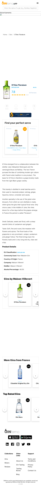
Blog (17, 474)
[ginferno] (14, 432)
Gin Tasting (20, 465)
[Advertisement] (20, 57)
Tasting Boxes (18, 469)
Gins (10, 35)
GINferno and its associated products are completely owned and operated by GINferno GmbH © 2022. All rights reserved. (21, 481)
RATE (25, 109)
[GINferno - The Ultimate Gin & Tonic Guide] (9, 3)
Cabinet (16, 109)
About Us (19, 461)
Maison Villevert (18, 262)
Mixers (7, 463)
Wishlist (7, 109)
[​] (20, 8)
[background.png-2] (20, 15)
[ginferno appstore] (14, 437)
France (20, 259)
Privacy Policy (30, 466)
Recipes (7, 467)
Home (5, 35)
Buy (34, 109)
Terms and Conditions (32, 460)
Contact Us (32, 470)
